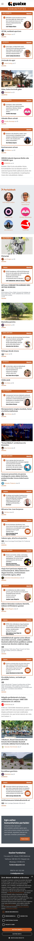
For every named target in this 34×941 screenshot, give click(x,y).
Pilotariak (5, 256)
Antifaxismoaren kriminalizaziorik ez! (15, 800)
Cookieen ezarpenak (23, 907)
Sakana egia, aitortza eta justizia (14, 538)
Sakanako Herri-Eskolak (11, 747)
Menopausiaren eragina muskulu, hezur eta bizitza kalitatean (16, 410)
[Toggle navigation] (2, 4)
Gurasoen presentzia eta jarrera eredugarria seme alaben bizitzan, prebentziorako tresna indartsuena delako (14, 477)
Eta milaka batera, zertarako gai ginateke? (13, 678)
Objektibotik (8, 92)
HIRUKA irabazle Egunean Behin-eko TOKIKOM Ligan (15, 159)
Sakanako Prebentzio (10, 483)
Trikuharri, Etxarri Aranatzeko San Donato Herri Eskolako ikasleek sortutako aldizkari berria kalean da (15, 742)
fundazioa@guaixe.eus (17, 865)
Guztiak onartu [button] (17, 929)
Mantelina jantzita (8, 322)
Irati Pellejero (8, 34)
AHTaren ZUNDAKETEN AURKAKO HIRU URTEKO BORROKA (15, 286)
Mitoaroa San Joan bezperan (12, 509)
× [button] (32, 876)
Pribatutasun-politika (11, 908)
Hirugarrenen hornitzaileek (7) (16, 892)
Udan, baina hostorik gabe (11, 89)
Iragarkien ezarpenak (10, 905)
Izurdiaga (4, 776)
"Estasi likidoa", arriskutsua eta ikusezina (13, 444)
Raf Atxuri (7, 512)
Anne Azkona (8, 414)
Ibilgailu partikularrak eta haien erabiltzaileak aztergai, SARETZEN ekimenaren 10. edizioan (14, 699)
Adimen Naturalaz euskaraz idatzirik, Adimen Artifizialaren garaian (15, 605)
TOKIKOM (7, 163)
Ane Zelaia (7, 383)
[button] (17, 938)
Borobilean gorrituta (9, 771)
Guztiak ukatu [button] (17, 934)
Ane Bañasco (8, 150)
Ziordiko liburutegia (9, 121)
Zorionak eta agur (8, 60)
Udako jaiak (5, 380)
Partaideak (9, 189)
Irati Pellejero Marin (8, 202)
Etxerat (6, 354)
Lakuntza (4, 94)
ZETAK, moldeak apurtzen (11, 31)
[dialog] (17, 908)
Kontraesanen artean (9, 147)
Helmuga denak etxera (10, 351)
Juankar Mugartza (9, 609)
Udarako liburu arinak (9, 118)
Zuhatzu (3, 545)
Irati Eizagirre (8, 259)
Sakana (3, 36)
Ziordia (3, 327)
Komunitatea (17, 8)
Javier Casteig (8, 63)
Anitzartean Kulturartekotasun (12, 578)
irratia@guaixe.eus (17, 873)
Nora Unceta (8, 448)
